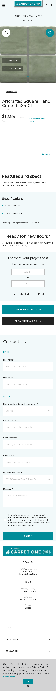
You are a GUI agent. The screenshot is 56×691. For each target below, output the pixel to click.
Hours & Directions (28, 574)
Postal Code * (9, 455)
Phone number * (10, 420)
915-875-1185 (28, 21)
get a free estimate (26, 309)
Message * (8, 489)
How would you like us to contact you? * (21, 404)
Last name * (8, 377)
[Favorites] (46, 5)
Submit (28, 536)
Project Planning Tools (37, 120)
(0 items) (51, 5)
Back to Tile (11, 91)
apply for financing (26, 321)
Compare (45, 154)
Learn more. (9, 677)
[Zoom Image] (6, 33)
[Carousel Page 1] (28, 77)
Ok (28, 681)
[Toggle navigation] (3, 5)
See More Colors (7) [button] (12, 68)
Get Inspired (13, 639)
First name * (8, 360)
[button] (28, 411)
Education (12, 651)
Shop (8, 628)
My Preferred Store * (12, 473)
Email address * (10, 438)
